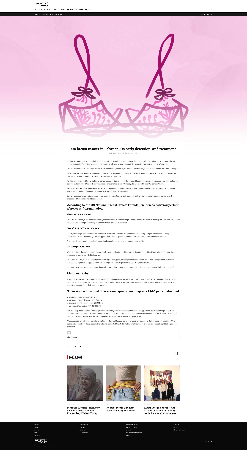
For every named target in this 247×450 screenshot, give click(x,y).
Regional (36, 430)
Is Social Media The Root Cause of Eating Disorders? (121, 409)
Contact (45, 14)
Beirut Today (70, 404)
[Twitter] (204, 14)
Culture (82, 427)
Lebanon (36, 427)
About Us (37, 14)
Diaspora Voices (131, 427)
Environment (84, 432)
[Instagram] (208, 14)
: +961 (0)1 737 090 (95, 303)
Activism (129, 430)
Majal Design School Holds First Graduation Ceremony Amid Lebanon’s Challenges (160, 410)
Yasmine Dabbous (149, 404)
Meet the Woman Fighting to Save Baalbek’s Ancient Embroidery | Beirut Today (84, 410)
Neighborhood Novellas (134, 432)
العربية (87, 9)
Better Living (59, 9)
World (36, 432)
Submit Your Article (56, 14)
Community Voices (75, 9)
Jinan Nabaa (112, 153)
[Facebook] (201, 14)
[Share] (75, 346)
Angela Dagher (110, 404)
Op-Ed (128, 435)
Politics (38, 9)
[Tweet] (80, 346)
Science (127, 153)
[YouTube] (211, 14)
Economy (48, 9)
